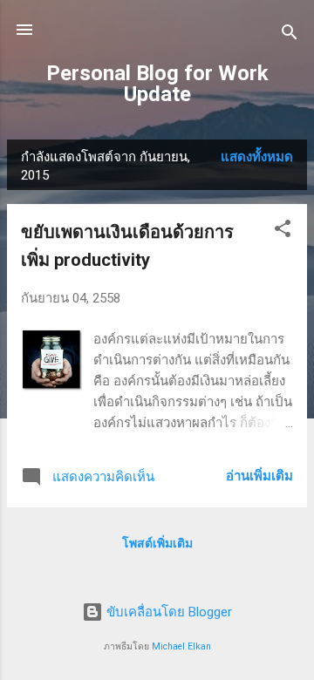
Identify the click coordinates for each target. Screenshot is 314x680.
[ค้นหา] (289, 35)
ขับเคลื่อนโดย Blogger (167, 612)
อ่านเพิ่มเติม (259, 476)
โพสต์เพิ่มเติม (157, 543)
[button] (282, 231)
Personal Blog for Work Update (157, 83)
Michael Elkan (181, 646)
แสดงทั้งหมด (257, 157)
